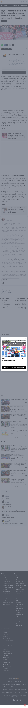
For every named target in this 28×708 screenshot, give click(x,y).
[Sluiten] (25, 338)
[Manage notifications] (25, 705)
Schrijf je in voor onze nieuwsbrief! (14, 367)
